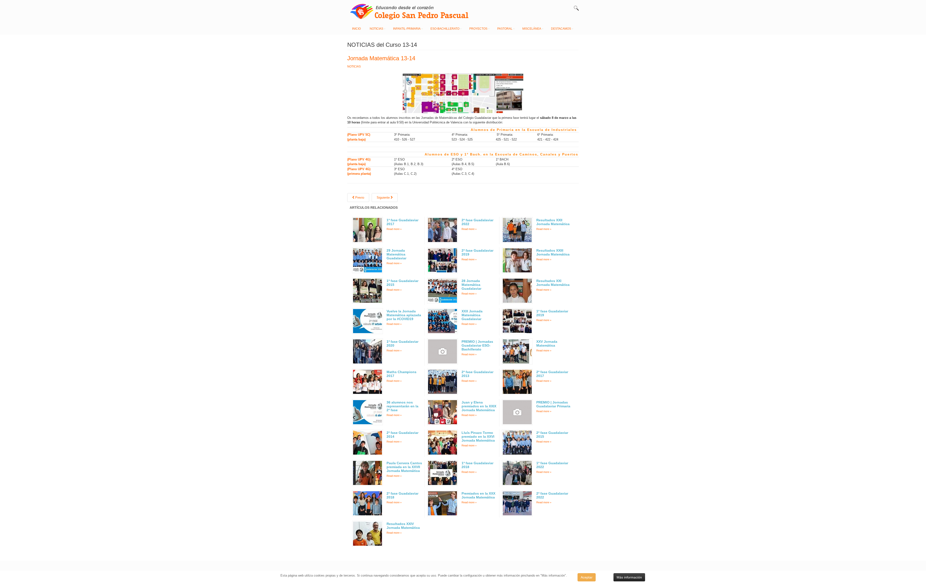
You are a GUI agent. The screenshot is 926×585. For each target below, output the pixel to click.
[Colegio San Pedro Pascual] (405, 11)
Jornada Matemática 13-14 (381, 58)
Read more (393, 229)
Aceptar (586, 577)
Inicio (356, 28)
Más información (629, 577)
